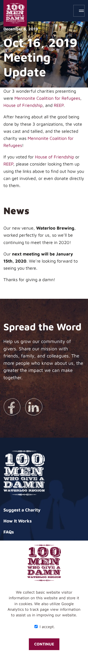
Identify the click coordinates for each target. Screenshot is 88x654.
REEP (59, 105)
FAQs (8, 531)
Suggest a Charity (22, 509)
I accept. (46, 626)
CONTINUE (44, 644)
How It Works (17, 520)
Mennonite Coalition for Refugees (47, 98)
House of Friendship (23, 105)
